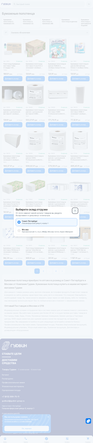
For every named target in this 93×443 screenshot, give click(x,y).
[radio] (19, 222)
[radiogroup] (46, 226)
